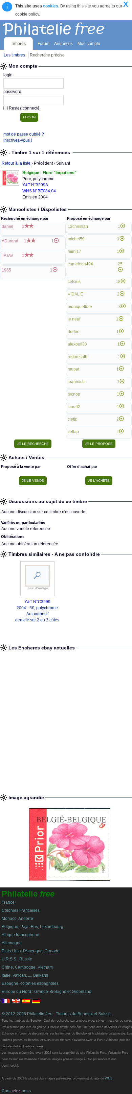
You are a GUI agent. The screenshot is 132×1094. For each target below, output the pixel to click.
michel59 (76, 239)
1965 (6, 270)
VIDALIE (75, 294)
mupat (73, 369)
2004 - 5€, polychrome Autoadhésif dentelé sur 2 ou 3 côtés (37, 613)
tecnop (74, 394)
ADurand (10, 241)
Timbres (18, 43)
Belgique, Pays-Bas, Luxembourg (32, 926)
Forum (43, 43)
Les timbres (14, 55)
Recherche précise (47, 55)
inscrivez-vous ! (17, 140)
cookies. (51, 6)
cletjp (73, 419)
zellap (73, 431)
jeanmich (76, 381)
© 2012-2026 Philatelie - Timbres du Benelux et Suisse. (57, 1014)
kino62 (74, 406)
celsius (74, 281)
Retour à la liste (16, 163)
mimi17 (74, 251)
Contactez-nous (16, 1091)
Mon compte (89, 43)
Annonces (63, 43)
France (8, 902)
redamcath (77, 356)
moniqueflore (80, 306)
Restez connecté (24, 108)
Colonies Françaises (21, 910)
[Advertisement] (66, 720)
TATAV (7, 255)
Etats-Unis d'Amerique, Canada (31, 951)
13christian (78, 226)
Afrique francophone (20, 934)
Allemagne (12, 943)
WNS (108, 1078)
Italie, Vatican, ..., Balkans (25, 975)
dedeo (74, 331)
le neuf (74, 319)
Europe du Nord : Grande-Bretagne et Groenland (46, 991)
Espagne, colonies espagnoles (30, 983)
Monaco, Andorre (17, 918)
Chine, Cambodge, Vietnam (27, 967)
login (8, 75)
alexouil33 (77, 344)
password (12, 91)
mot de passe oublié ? (23, 134)
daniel (7, 226)
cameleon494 (80, 264)
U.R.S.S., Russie (17, 959)
